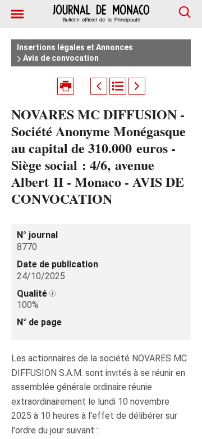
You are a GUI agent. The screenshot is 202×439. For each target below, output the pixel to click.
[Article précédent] (98, 86)
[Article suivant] (136, 86)
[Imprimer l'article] (65, 86)
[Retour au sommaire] (117, 86)
